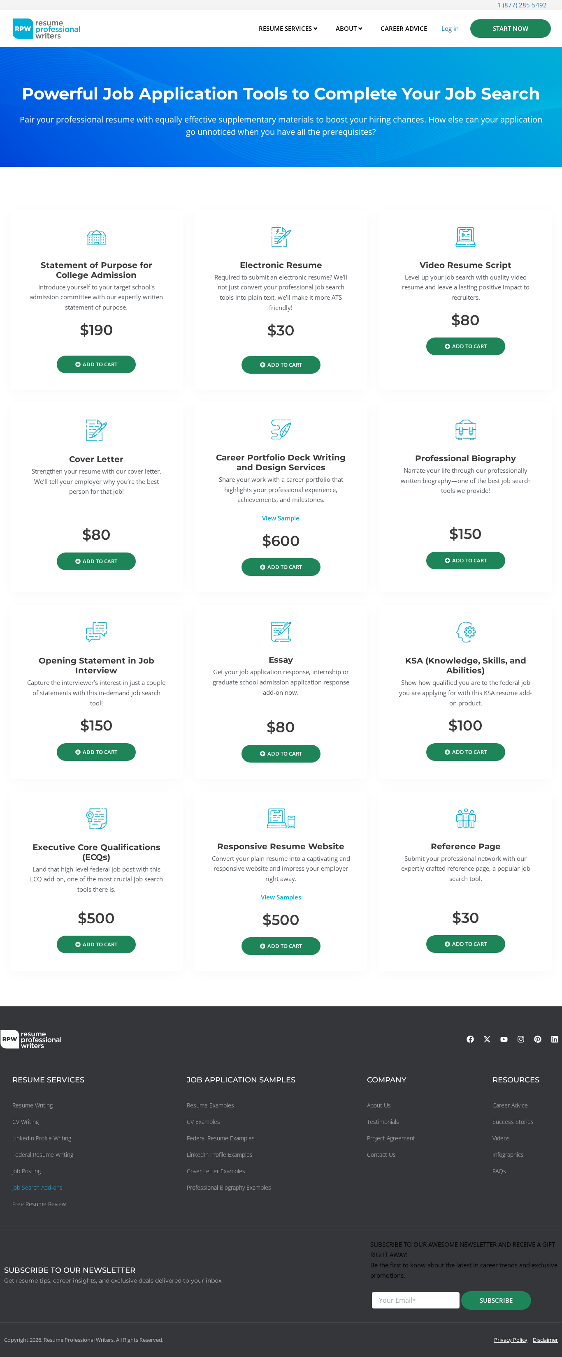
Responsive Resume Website (280, 846)
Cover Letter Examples (216, 1171)
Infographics (508, 1154)
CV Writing (25, 1122)
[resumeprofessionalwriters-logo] (46, 28)
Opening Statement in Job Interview (96, 665)
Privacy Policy (510, 1339)
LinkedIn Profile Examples (220, 1154)
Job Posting (26, 1171)
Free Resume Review (39, 1204)
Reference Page (466, 846)
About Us (379, 1105)
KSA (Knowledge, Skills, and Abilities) (465, 665)
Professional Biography (465, 458)
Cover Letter (96, 459)
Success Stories (513, 1122)
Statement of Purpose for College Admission (96, 270)
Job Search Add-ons (37, 1187)
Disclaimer (545, 1339)
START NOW (510, 28)
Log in (450, 28)
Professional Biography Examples (229, 1187)
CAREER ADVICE (404, 28)
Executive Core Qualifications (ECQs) (96, 852)
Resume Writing (32, 1105)
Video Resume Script (465, 265)
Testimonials (383, 1122)
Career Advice (510, 1105)
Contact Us (381, 1154)
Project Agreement (391, 1138)
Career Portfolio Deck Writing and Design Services (281, 462)
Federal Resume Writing (42, 1154)
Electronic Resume (281, 265)
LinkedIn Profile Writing (41, 1138)
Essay (281, 660)
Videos (501, 1138)
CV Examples (203, 1122)
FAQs (499, 1171)
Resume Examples (210, 1105)
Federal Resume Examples (221, 1138)
